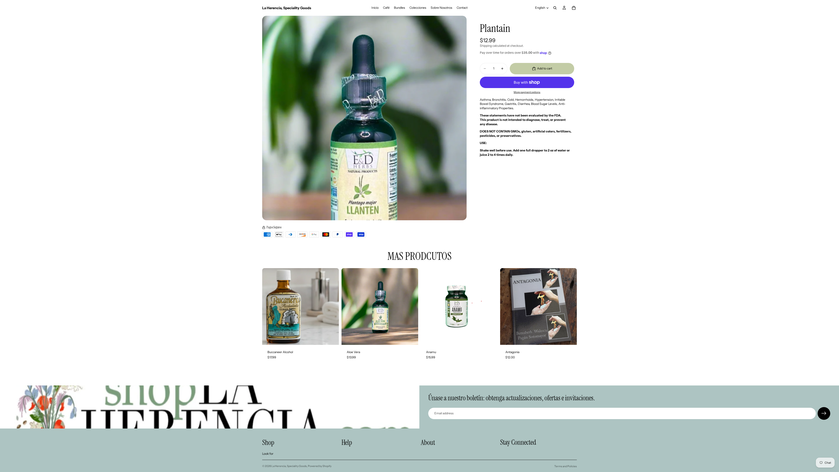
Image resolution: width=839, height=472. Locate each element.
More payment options (527, 92)
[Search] (555, 8)
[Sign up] (824, 413)
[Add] (332, 338)
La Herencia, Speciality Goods (289, 466)
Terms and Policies (565, 466)
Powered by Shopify (319, 466)
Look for (267, 454)
